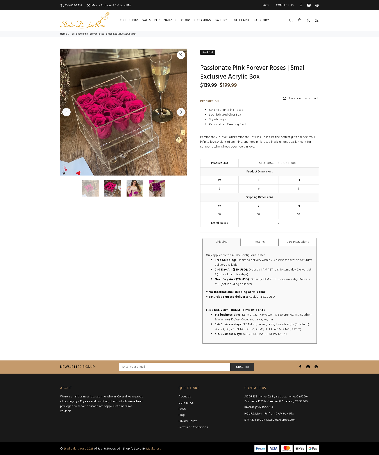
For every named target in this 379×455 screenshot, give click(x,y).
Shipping (221, 241)
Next (181, 112)
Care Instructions (297, 241)
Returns (259, 241)
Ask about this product (303, 98)
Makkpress (153, 448)
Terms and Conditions (193, 427)
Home (63, 34)
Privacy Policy (188, 421)
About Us (185, 396)
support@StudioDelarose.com (275, 419)
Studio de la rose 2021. (78, 448)
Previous (66, 112)
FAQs (265, 5)
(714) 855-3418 (264, 407)
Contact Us (285, 5)
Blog (182, 415)
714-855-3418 (74, 5)
